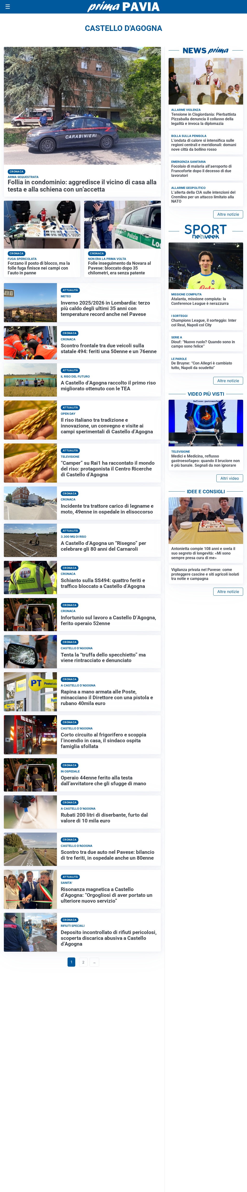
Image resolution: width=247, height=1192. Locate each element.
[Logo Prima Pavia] (123, 6)
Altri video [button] (229, 478)
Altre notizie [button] (228, 214)
